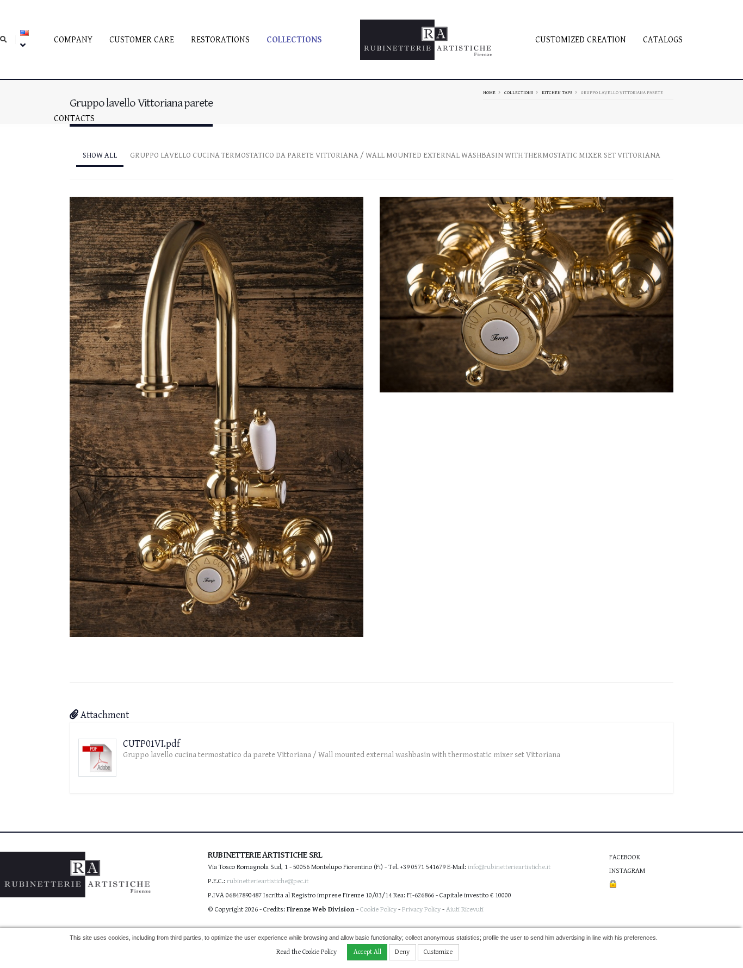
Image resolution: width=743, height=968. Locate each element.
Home (489, 92)
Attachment (103, 715)
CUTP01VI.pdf (151, 744)
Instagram (627, 871)
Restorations (220, 40)
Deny (402, 952)
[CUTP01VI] (216, 411)
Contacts (74, 119)
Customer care (141, 40)
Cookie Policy (378, 909)
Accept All (367, 952)
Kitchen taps (557, 92)
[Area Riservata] (613, 884)
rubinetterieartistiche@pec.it (267, 881)
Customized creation (580, 40)
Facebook (624, 857)
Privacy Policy (421, 909)
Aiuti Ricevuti (465, 909)
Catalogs (663, 40)
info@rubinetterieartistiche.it (509, 867)
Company (73, 40)
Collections (294, 40)
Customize (438, 952)
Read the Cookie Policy (306, 952)
